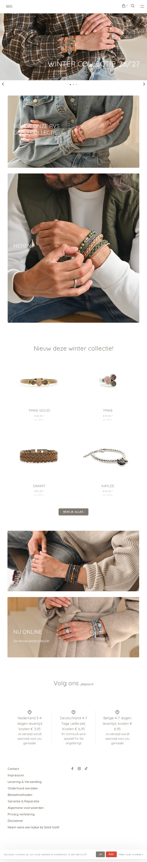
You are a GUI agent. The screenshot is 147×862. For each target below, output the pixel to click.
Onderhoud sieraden (23, 788)
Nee (111, 854)
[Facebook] (72, 769)
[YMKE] (107, 382)
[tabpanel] (73, 46)
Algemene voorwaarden (26, 808)
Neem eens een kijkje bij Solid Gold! (33, 827)
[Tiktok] (86, 769)
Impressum (16, 775)
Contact (13, 769)
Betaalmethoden (20, 795)
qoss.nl (86, 684)
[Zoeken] (133, 6)
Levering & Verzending (25, 782)
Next (144, 84)
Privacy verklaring (21, 814)
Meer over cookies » (131, 854)
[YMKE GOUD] (39, 382)
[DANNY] (39, 457)
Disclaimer (15, 821)
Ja (100, 854)
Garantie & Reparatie (23, 801)
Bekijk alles (73, 512)
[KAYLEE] (107, 457)
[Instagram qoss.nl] (79, 769)
